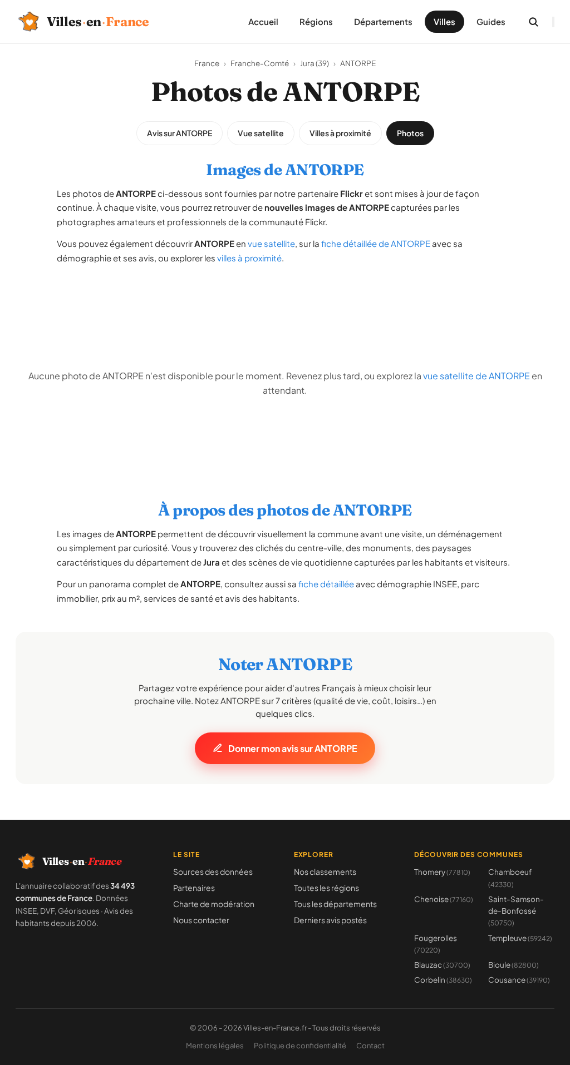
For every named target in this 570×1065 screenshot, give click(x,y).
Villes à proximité (340, 133)
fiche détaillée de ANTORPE (375, 243)
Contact (370, 1045)
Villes (444, 21)
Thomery (442, 871)
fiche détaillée (326, 583)
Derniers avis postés (330, 920)
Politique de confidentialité (300, 1045)
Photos (410, 133)
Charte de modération (213, 904)
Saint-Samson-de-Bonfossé (516, 911)
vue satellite (271, 243)
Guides (490, 21)
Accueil (263, 21)
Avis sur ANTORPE (179, 133)
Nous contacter (201, 920)
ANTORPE (358, 63)
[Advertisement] (285, 300)
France (206, 63)
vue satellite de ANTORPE (476, 376)
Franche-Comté (259, 63)
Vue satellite (261, 133)
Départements (383, 21)
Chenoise (443, 899)
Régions (316, 21)
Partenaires (194, 888)
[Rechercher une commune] (533, 22)
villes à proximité (249, 257)
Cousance (519, 979)
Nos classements (325, 871)
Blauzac (442, 964)
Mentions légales (215, 1045)
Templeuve (520, 938)
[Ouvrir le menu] (553, 22)
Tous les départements (335, 904)
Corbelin (443, 979)
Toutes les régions (326, 888)
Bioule (513, 964)
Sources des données (213, 871)
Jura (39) (314, 63)
